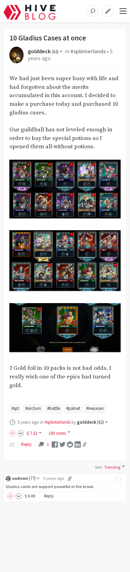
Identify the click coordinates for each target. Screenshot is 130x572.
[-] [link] (119, 478)
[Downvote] (21, 433)
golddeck (43, 51)
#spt (15, 408)
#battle (53, 408)
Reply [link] (26, 444)
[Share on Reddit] (70, 444)
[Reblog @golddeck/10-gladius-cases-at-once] (12, 444)
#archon (33, 408)
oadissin (24, 478)
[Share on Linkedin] (78, 444)
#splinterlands (88, 51)
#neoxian (95, 408)
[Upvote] (13, 433)
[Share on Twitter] (62, 444)
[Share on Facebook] (55, 444)
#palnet (73, 408)
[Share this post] (84, 444)
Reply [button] (49, 495)
